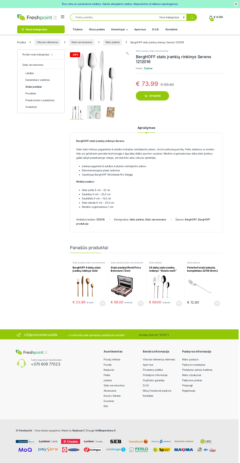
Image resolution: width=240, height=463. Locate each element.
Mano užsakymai (191, 375)
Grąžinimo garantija (153, 380)
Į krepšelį (155, 95)
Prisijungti (187, 385)
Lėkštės (29, 73)
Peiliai (107, 375)
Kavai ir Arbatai (112, 395)
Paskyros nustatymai (193, 364)
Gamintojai (118, 29)
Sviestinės (31, 106)
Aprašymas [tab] (146, 128)
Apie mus (140, 29)
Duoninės (109, 401)
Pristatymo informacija (155, 375)
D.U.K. (155, 29)
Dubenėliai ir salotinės (37, 79)
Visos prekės (97, 29)
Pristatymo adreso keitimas (197, 369)
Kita (106, 406)
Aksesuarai (110, 390)
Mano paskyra (190, 359)
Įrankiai (108, 380)
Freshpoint (25, 430)
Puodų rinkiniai (112, 359)
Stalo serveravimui (81, 42)
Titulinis (78, 29)
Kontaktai (171, 29)
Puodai (108, 364)
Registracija (188, 390)
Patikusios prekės (192, 380)
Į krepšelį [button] (101, 303)
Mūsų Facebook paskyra (157, 390)
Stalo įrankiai (112, 42)
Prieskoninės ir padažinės (39, 100)
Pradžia (21, 42)
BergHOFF (191, 219)
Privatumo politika (153, 369)
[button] (127, 53)
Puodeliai (30, 93)
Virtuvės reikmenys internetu (159, 359)
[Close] (236, 4)
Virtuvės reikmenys (47, 42)
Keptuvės (109, 369)
